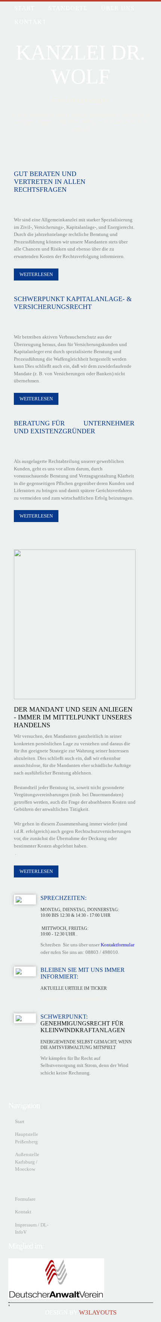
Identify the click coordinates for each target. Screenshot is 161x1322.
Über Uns (117, 8)
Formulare (25, 1199)
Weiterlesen (36, 398)
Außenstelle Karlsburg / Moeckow (27, 1162)
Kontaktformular (117, 944)
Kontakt (30, 22)
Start (19, 1121)
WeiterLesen (36, 274)
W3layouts (97, 1312)
